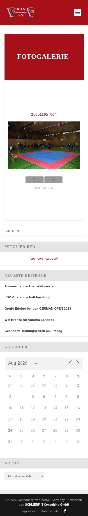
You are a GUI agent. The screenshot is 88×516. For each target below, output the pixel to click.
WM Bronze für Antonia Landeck (29, 320)
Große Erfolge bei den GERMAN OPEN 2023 (38, 308)
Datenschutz (50, 511)
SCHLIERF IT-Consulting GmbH (47, 504)
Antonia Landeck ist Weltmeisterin (31, 286)
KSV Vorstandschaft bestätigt (27, 297)
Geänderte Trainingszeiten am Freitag (33, 331)
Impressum (29, 511)
